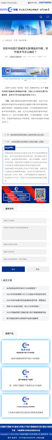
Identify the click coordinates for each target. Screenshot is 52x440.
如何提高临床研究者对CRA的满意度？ (22, 288)
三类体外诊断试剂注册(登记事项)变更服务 (25, 412)
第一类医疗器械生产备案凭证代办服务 (25, 385)
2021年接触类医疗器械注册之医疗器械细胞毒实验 (26, 312)
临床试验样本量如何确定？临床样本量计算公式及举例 (28, 135)
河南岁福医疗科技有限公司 (30, 434)
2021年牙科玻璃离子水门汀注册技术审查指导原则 (26, 294)
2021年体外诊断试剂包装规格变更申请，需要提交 (26, 300)
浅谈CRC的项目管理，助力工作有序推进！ (23, 306)
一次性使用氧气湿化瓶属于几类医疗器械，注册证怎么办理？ (30, 141)
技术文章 (22, 40)
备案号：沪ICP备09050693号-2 (24, 438)
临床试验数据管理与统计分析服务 (25, 358)
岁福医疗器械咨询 (16, 57)
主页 (15, 40)
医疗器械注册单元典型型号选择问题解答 (22, 318)
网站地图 (40, 438)
